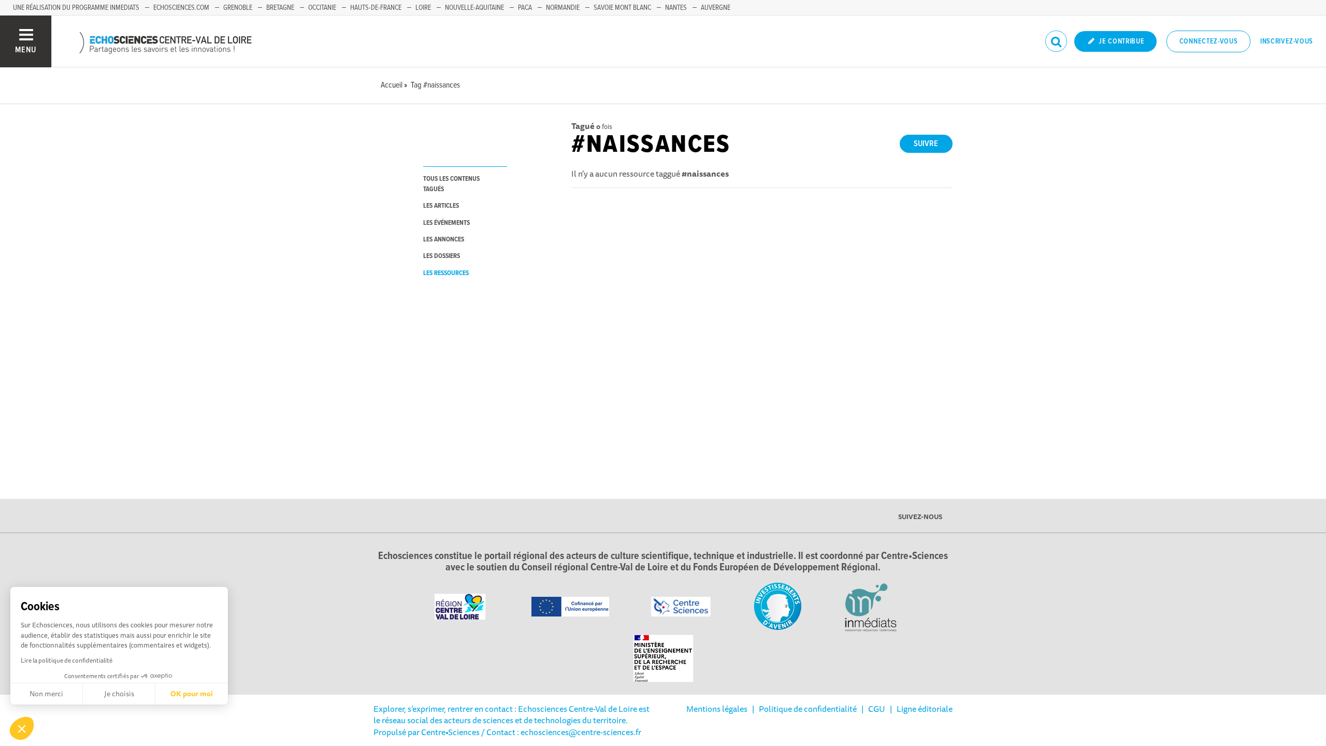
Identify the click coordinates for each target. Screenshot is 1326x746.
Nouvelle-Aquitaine (474, 7)
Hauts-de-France (375, 7)
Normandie (563, 7)
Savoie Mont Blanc (622, 7)
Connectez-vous (1208, 41)
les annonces (443, 239)
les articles (441, 206)
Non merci (46, 693)
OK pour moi (191, 693)
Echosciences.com (181, 7)
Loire (423, 7)
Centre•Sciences (450, 732)
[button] (21, 728)
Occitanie (322, 7)
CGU (876, 708)
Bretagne (280, 7)
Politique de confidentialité (808, 708)
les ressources (446, 273)
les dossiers (441, 256)
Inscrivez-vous (1286, 41)
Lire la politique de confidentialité (66, 660)
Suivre (926, 143)
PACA (525, 7)
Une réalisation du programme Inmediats (76, 7)
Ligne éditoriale (925, 708)
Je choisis (119, 693)
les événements (446, 223)
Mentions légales (716, 708)
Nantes (676, 7)
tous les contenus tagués (451, 184)
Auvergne (715, 7)
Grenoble (237, 7)
